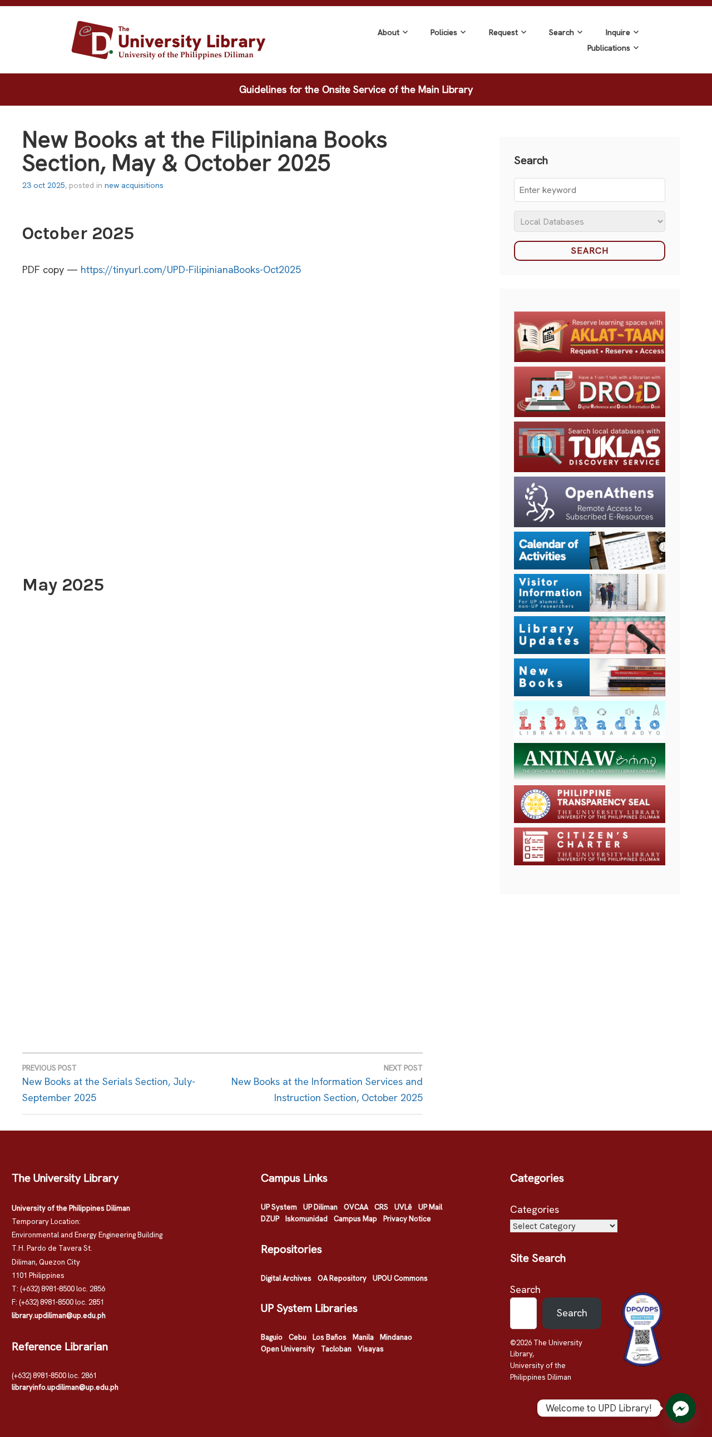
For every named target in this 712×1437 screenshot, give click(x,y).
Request (503, 32)
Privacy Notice (407, 1218)
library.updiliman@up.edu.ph (59, 1315)
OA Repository (342, 1278)
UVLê (403, 1207)
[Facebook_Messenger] (681, 1408)
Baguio (272, 1337)
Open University (288, 1349)
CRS (381, 1207)
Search (561, 32)
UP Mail (430, 1207)
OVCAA (356, 1207)
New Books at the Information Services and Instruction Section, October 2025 (327, 1083)
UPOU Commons (400, 1278)
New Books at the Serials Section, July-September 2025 (108, 1083)
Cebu (297, 1337)
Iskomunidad (306, 1218)
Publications (608, 48)
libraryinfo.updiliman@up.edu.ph (65, 1387)
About (388, 32)
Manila (363, 1337)
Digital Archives (286, 1278)
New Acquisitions (134, 185)
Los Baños (330, 1337)
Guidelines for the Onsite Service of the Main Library (356, 89)
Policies (444, 32)
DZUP (270, 1218)
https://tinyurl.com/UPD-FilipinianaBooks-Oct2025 (191, 269)
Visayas (371, 1349)
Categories (534, 1209)
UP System (279, 1207)
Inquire (618, 32)
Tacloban (336, 1349)
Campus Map (355, 1218)
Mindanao (396, 1337)
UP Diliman (320, 1207)
